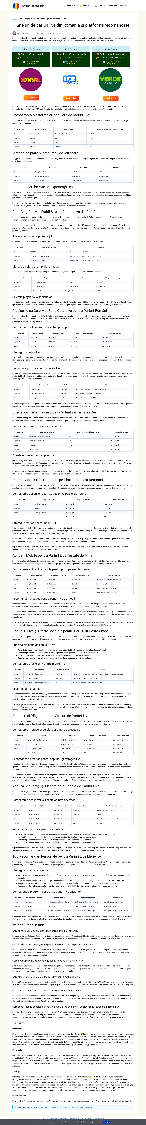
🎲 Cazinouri (68, 6)
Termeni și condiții (75, 1119)
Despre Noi (64, 1119)
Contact (95, 1119)
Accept (106, 1122)
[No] (144, 1122)
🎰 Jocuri (98, 6)
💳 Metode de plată (116, 6)
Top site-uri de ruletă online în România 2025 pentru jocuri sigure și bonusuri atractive (61, 1107)
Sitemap (101, 1119)
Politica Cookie (86, 1119)
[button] (131, 6)
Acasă (14, 19)
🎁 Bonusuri (84, 6)
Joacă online (31, 97)
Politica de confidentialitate (50, 1119)
